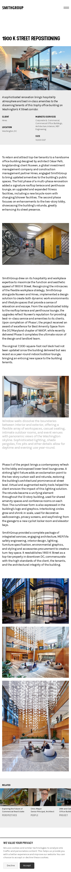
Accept (27, 865)
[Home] (12, 7)
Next (67, 801)
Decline (11, 865)
